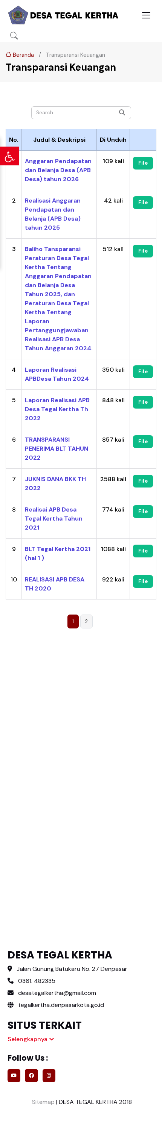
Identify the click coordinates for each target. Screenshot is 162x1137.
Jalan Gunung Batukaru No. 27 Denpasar (72, 969)
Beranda (22, 55)
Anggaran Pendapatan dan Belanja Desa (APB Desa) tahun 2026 (58, 170)
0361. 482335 (36, 981)
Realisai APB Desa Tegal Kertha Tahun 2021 (54, 518)
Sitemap (43, 1102)
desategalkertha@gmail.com (57, 993)
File (143, 163)
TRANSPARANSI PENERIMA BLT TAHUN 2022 (56, 449)
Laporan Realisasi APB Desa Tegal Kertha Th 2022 (57, 409)
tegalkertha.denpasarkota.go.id (60, 1005)
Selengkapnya (28, 1039)
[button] (14, 36)
